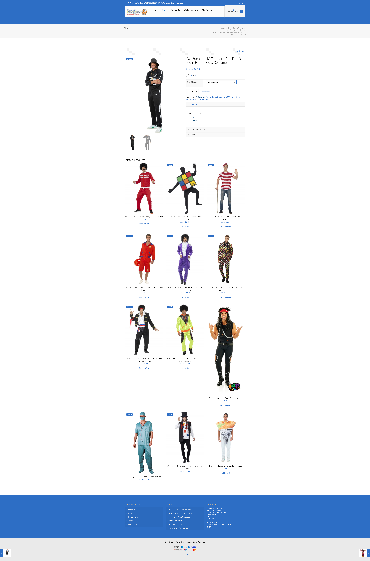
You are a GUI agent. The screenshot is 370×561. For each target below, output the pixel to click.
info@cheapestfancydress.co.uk (172, 3)
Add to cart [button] (226, 473)
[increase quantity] (196, 92)
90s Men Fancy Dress (213, 97)
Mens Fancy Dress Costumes (180, 509)
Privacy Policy (133, 517)
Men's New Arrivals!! (235, 30)
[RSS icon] (242, 3)
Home (222, 28)
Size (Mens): (192, 82)
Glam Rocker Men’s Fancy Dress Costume (226, 398)
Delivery (131, 513)
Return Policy (133, 524)
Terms (130, 520)
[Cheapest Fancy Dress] (137, 11)
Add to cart (206, 92)
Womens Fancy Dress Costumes (181, 513)
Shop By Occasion (175, 520)
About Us (131, 509)
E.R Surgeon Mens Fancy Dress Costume (144, 477)
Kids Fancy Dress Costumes (179, 517)
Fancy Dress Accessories (178, 528)
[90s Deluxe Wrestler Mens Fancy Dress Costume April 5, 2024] (364, 553)
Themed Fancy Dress (177, 524)
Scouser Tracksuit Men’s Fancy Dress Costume (144, 216)
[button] (180, 60)
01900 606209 (151, 3)
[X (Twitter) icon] (239, 3)
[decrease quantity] (188, 92)
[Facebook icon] (237, 3)
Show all (242, 51)
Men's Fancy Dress (235, 28)
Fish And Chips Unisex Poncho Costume (225, 466)
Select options (144, 224)
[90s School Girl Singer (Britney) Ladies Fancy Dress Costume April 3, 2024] (5, 553)
